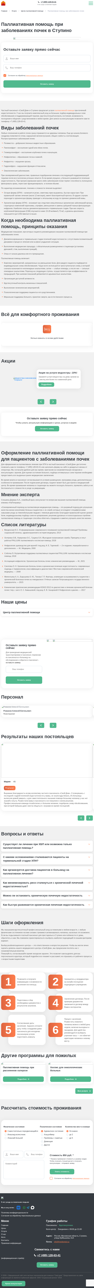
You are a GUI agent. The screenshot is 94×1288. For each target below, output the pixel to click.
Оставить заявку (47, 84)
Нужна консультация (13, 1283)
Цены (3, 1228)
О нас (3, 1234)
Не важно (73, 1131)
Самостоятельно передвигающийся (23, 1131)
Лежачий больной (15, 1138)
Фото (3, 1237)
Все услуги (83, 1091)
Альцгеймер (49, 1135)
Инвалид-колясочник (16, 1135)
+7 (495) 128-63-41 (49, 1255)
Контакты (5, 1240)
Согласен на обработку (25, 75)
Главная (4, 11)
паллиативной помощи (64, 110)
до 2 (71, 1135)
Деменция (48, 1141)
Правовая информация (11, 1243)
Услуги (14, 11)
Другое (47, 1145)
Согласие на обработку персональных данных (21, 1216)
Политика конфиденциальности (14, 1213)
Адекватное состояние (53, 1131)
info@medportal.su (61, 1242)
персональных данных (34, 75)
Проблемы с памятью (53, 1138)
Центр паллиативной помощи (32, 11)
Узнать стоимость (62, 1171)
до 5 (71, 1138)
